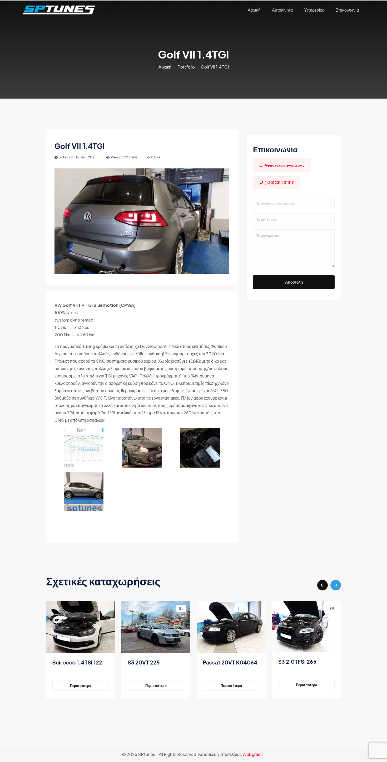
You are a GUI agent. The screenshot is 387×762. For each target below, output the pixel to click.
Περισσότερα (82, 685)
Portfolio (186, 67)
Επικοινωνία (347, 10)
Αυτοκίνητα (282, 10)
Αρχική (254, 10)
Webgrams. (253, 754)
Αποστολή (294, 281)
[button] (322, 585)
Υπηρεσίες (314, 10)
